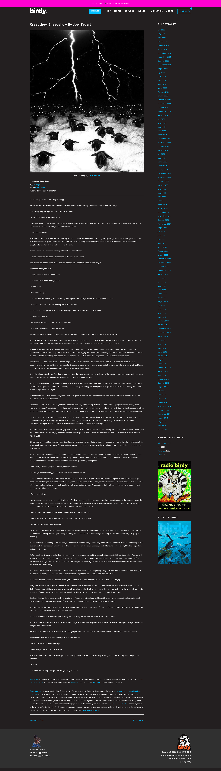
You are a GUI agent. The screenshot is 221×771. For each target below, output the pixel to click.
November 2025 (164, 57)
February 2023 (163, 165)
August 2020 (163, 274)
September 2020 (164, 270)
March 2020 (162, 293)
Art (159, 447)
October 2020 (163, 266)
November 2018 (164, 332)
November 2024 (164, 103)
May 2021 (162, 239)
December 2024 (164, 100)
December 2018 (164, 328)
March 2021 (162, 247)
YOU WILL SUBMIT (37, 749)
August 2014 (163, 418)
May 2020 (162, 286)
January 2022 (163, 208)
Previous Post (37, 720)
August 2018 (163, 336)
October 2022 (163, 181)
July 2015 (161, 391)
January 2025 (163, 96)
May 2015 (162, 398)
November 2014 (164, 406)
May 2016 (162, 375)
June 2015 (162, 394)
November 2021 (164, 216)
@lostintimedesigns (91, 710)
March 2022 (162, 200)
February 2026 (163, 45)
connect (44, 752)
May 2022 (162, 193)
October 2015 (163, 383)
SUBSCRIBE (95, 11)
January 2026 (163, 49)
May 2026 (162, 34)
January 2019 (163, 325)
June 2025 (162, 76)
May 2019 (162, 313)
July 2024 (161, 119)
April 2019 (162, 317)
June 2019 (162, 309)
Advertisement (164, 443)
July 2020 (161, 278)
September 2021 (164, 224)
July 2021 (161, 231)
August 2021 (163, 227)
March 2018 (162, 352)
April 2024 (162, 131)
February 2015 (163, 402)
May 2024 (162, 127)
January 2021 (163, 255)
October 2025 (163, 61)
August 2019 (163, 301)
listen (34, 756)
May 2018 (162, 344)
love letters (45, 756)
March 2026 (162, 41)
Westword (75, 682)
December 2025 (164, 53)
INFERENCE (98, 682)
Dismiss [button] (128, 3)
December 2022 (164, 173)
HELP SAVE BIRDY (97, 3)
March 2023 (162, 162)
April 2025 (162, 84)
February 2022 (163, 204)
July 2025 (161, 72)
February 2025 (163, 92)
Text (159, 455)
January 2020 (163, 297)
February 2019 (163, 321)
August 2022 (163, 185)
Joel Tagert (36, 184)
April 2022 (162, 196)
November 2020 (164, 262)
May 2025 (162, 80)
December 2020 (164, 259)
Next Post (138, 720)
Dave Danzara (94, 175)
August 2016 (163, 371)
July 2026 (161, 30)
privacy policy (185, 761)
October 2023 (163, 146)
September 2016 (164, 367)
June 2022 (162, 189)
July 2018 (161, 340)
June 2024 (162, 123)
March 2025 (162, 88)
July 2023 (161, 154)
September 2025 (164, 65)
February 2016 (163, 379)
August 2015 (163, 387)
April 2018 (162, 348)
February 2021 (163, 251)
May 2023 (162, 158)
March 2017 (162, 363)
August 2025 (163, 68)
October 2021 (163, 220)
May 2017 (162, 359)
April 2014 (162, 425)
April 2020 (162, 290)
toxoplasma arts (184, 758)
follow (34, 752)
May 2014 (162, 422)
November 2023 (164, 142)
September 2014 (164, 414)
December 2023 (164, 138)
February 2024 (163, 134)
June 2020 (162, 282)
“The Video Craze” (119, 704)
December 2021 (164, 212)
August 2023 (163, 150)
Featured (161, 451)
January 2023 (163, 169)
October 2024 (163, 107)
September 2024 (164, 111)
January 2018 (163, 356)
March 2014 (162, 429)
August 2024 (163, 115)
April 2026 (162, 37)
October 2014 (163, 410)
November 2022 (164, 177)
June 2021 (162, 235)
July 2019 (161, 305)
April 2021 (162, 243)
